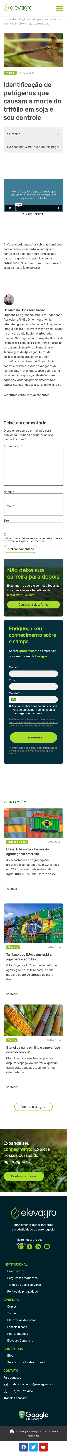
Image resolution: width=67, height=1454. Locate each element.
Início (6, 19)
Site (6, 520)
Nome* (13, 667)
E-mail (9, 506)
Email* (13, 680)
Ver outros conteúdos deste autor (26, 395)
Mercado (13, 841)
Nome (9, 491)
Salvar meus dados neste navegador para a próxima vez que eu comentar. (33, 539)
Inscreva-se (33, 737)
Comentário (13, 446)
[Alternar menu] (59, 8)
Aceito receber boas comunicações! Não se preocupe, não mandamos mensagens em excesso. (34, 710)
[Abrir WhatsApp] (58, 1445)
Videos (10, 72)
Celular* (14, 693)
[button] (58, 134)
